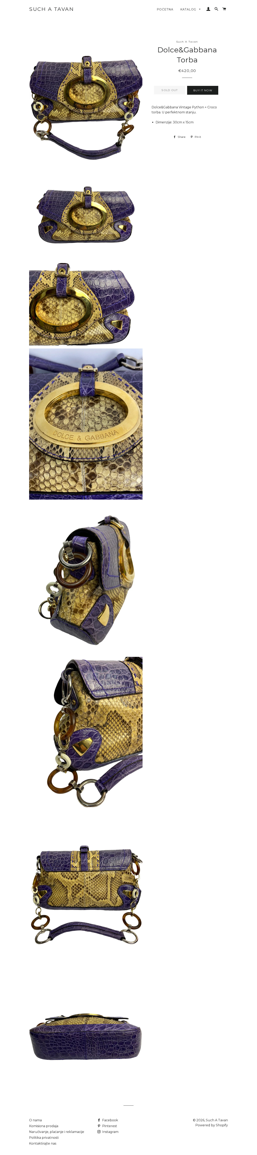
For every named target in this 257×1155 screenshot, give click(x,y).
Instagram (109, 1132)
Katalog (188, 9)
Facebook (109, 1120)
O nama (35, 1120)
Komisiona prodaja (43, 1126)
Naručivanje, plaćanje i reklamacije (56, 1132)
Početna (165, 9)
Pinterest (109, 1126)
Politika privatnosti (44, 1138)
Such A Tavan (51, 9)
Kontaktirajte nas (42, 1143)
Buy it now (202, 90)
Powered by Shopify (211, 1125)
